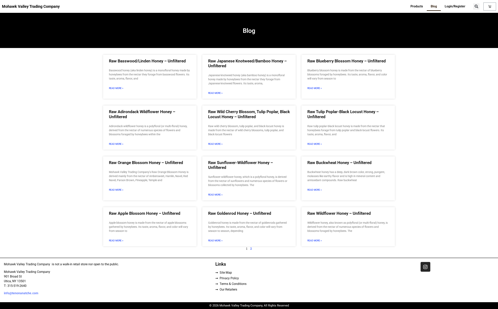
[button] (476, 6)
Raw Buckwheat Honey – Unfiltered (339, 162)
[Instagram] (425, 267)
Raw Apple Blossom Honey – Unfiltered (144, 213)
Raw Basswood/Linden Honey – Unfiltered (147, 61)
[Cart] (489, 6)
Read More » (116, 88)
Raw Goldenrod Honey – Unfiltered (239, 213)
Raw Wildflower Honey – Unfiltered (339, 213)
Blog (434, 6)
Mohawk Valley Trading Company (31, 6)
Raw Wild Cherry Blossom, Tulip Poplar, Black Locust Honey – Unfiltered (249, 114)
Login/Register (455, 6)
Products (416, 6)
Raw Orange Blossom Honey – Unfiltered (146, 162)
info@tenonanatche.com (21, 293)
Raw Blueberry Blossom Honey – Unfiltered (346, 61)
